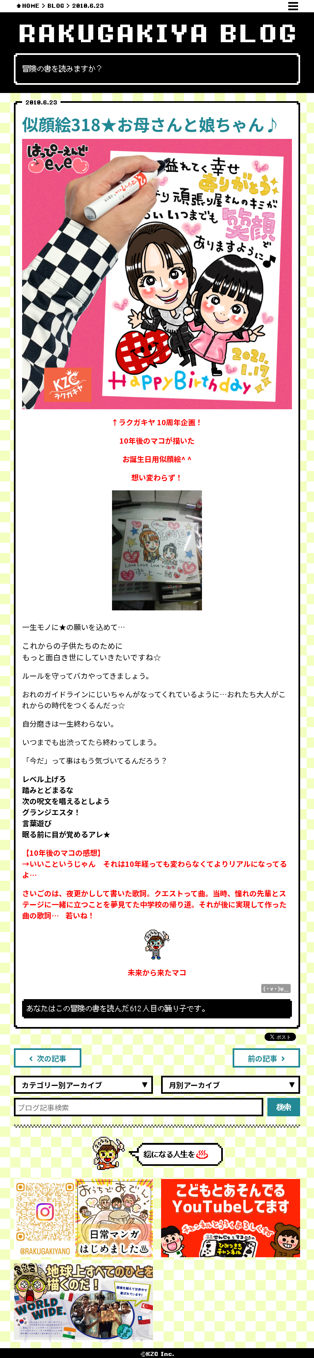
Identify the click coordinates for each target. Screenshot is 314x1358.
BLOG (55, 6)
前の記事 (262, 1058)
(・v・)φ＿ (276, 988)
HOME (31, 6)
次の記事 (51, 1058)
